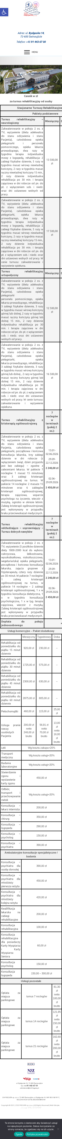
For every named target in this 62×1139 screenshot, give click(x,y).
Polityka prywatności (37, 1134)
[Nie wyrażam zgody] (58, 1129)
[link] (4, 12)
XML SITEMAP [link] (34, 1107)
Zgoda (19, 1134)
